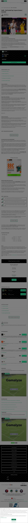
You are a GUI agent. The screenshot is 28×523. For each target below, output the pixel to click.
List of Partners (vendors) (4, 517)
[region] (14, 515)
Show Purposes (14, 521)
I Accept (14, 519)
